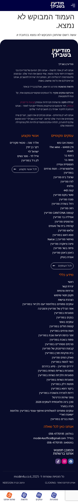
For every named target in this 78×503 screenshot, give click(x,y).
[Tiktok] (58, 461)
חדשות (24, 499)
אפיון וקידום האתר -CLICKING (60, 482)
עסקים (39, 499)
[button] (73, 5)
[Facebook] (70, 461)
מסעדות (54, 499)
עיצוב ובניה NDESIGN (14, 482)
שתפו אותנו (9, 499)
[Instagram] (64, 461)
